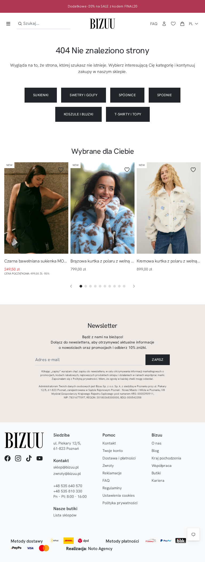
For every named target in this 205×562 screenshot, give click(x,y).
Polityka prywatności (119, 502)
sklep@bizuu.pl (66, 467)
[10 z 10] (124, 286)
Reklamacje (112, 473)
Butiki (156, 473)
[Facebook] (7, 458)
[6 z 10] (105, 286)
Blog (155, 450)
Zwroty (108, 465)
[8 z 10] (114, 286)
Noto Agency (100, 548)
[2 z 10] (85, 286)
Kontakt (109, 443)
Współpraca (162, 465)
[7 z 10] (109, 286)
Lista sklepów (64, 515)
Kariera (158, 480)
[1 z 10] (81, 286)
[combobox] (43, 23)
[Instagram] (18, 458)
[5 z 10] (100, 286)
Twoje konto (112, 450)
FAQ (153, 23)
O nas (156, 443)
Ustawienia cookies (118, 495)
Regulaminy (112, 488)
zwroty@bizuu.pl (67, 473)
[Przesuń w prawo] (134, 286)
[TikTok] (29, 458)
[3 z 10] (90, 286)
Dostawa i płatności (119, 458)
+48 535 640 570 (67, 485)
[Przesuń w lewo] (71, 286)
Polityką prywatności (85, 379)
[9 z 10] (119, 286)
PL (191, 23)
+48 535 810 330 (67, 491)
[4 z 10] (95, 286)
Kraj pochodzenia (166, 458)
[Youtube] (39, 458)
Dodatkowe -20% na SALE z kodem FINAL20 (102, 6)
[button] (182, 23)
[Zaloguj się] (164, 23)
